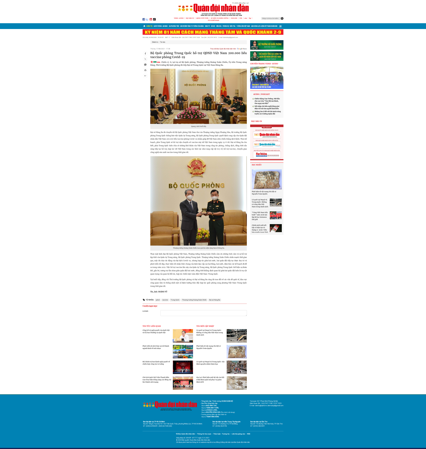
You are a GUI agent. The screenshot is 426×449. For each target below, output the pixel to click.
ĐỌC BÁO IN (190, 18)
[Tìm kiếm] (282, 18)
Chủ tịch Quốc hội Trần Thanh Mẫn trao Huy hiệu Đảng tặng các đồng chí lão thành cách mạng (157, 379)
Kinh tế (207, 26)
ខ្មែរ (250, 18)
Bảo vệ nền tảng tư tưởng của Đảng (192, 26)
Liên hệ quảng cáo (238, 434)
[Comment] (145, 64)
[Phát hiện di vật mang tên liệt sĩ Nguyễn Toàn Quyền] (267, 179)
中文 (241, 18)
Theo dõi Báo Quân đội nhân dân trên (223, 49)
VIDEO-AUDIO (179, 18)
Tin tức (162, 42)
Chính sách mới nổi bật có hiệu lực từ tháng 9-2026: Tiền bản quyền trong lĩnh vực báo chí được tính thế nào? (263, 230)
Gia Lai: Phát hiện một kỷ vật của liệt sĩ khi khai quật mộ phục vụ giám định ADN (210, 379)
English (234, 18)
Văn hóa (218, 26)
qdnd (158, 300)
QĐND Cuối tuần (202, 18)
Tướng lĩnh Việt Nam (243, 26)
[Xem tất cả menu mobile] (280, 26)
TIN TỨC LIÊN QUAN (152, 326)
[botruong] (266, 45)
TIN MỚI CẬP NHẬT (205, 326)
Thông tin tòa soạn (204, 434)
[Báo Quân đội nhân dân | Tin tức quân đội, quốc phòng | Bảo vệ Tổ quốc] (213, 9)
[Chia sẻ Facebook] (145, 53)
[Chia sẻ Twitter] (145, 59)
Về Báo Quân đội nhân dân (185, 434)
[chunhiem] (266, 56)
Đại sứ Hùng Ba (214, 300)
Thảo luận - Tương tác (221, 434)
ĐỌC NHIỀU (257, 165)
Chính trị (149, 26)
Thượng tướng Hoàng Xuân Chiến (194, 300)
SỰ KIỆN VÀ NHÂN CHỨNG (220, 18)
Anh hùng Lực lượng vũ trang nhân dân (264, 26)
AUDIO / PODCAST (261, 94)
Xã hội (213, 26)
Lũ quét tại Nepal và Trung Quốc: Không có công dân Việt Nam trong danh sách (209, 332)
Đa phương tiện (174, 26)
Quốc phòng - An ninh (161, 26)
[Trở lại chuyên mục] (145, 76)
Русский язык (213, 20)
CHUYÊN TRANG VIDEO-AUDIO (264, 64)
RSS (248, 434)
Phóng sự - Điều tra (229, 26)
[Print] (145, 70)
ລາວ (246, 18)
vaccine (165, 300)
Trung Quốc (175, 300)
